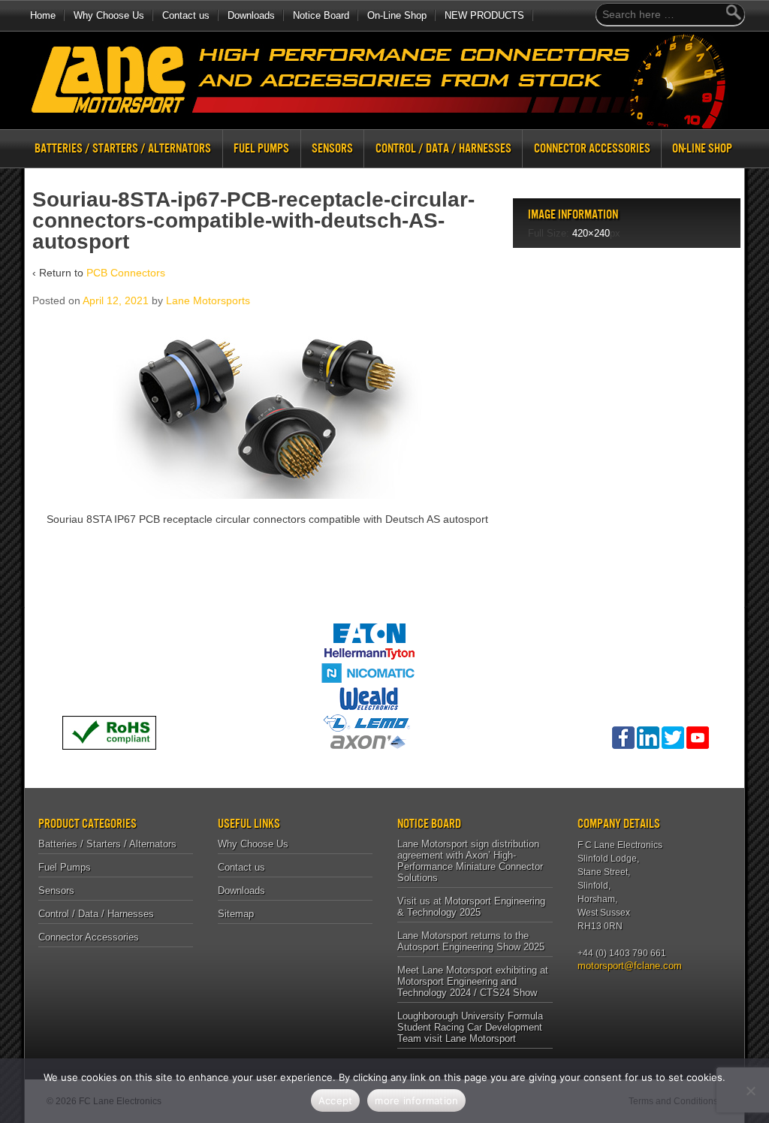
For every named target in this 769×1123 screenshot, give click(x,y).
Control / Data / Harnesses (443, 148)
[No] (750, 1090)
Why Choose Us (109, 15)
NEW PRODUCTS (484, 15)
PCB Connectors (125, 273)
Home (43, 15)
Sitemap (236, 913)
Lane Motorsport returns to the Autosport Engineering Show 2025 (470, 941)
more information (416, 1100)
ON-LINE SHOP (702, 148)
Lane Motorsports (208, 300)
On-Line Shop (397, 15)
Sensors (332, 148)
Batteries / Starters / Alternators (123, 148)
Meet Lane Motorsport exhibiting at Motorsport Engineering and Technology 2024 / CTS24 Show (472, 981)
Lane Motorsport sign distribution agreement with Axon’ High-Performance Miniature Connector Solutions (470, 860)
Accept (335, 1100)
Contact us (186, 15)
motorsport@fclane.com (624, 965)
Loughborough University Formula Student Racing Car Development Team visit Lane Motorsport (470, 1027)
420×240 (591, 233)
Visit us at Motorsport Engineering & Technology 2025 (471, 906)
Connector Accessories (592, 148)
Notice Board (321, 15)
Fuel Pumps (261, 148)
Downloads (251, 15)
